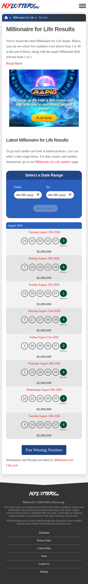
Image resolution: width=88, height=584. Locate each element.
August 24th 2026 (44, 258)
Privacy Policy (44, 540)
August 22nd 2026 (44, 311)
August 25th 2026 (44, 232)
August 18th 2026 (44, 416)
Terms (44, 556)
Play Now (44, 118)
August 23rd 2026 (44, 284)
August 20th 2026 (44, 363)
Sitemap (44, 571)
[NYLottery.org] (20, 6)
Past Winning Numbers (44, 450)
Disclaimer (44, 532)
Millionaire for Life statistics (53, 162)
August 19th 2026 (44, 389)
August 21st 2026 (44, 337)
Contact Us (44, 563)
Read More (14, 63)
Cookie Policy (44, 548)
